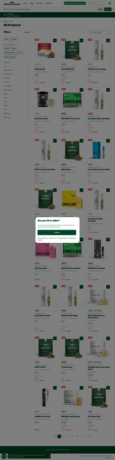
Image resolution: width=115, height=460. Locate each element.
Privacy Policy (62, 238)
